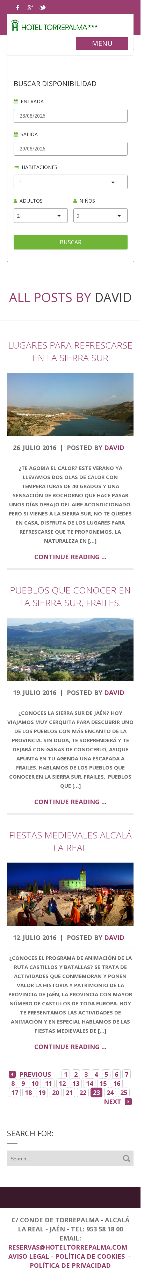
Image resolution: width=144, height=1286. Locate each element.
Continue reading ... (70, 557)
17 (14, 1092)
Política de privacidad (70, 1265)
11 (48, 1083)
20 (55, 1092)
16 (116, 1083)
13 (75, 1083)
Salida (29, 134)
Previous (35, 1074)
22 (82, 1092)
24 (110, 1092)
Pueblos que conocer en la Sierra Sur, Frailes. (70, 596)
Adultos (31, 200)
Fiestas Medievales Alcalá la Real (70, 841)
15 (103, 1083)
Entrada (32, 101)
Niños (87, 200)
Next (112, 1101)
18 (28, 1092)
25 (123, 1092)
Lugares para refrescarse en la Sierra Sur (70, 351)
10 (34, 1083)
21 (69, 1092)
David (113, 297)
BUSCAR (70, 242)
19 (41, 1092)
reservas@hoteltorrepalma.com (68, 1247)
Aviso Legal (29, 1256)
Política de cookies (90, 1256)
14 (89, 1083)
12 (62, 1083)
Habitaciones (39, 167)
